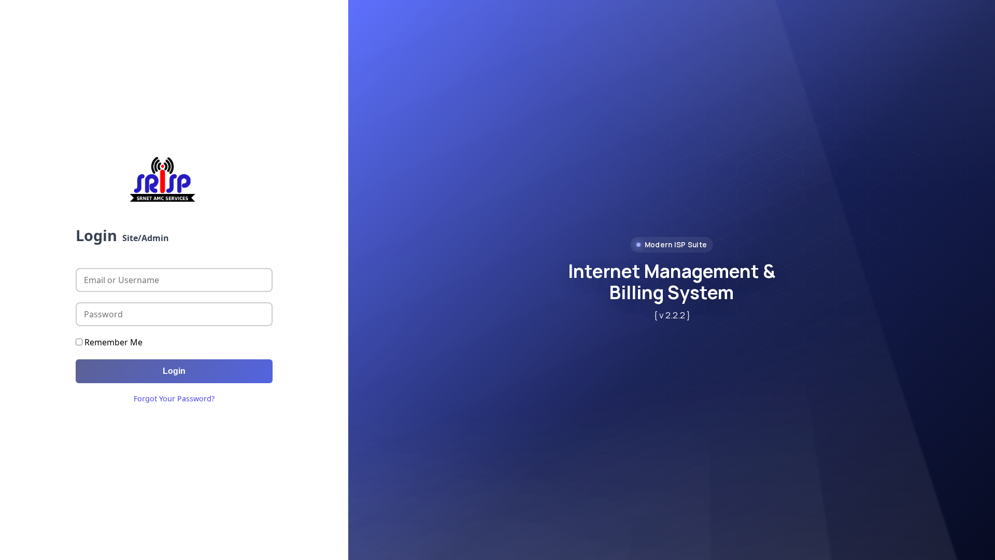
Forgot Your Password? (174, 398)
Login (174, 371)
